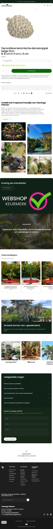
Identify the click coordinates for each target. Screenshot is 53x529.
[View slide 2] (26, 239)
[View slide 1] (25, 239)
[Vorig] (1, 1)
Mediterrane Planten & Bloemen (34, 476)
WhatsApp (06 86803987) (12, 512)
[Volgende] (51, 1)
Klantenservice (12, 469)
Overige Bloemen (36, 480)
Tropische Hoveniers (22, 473)
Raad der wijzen (24, 481)
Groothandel (23, 479)
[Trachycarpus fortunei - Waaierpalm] (30, 273)
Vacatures (22, 482)
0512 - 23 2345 (7, 511)
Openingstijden (12, 473)
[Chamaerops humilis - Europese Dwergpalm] (10, 273)
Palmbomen (34, 472)
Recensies (11, 471)
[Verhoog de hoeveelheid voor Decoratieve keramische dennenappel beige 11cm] (8, 71)
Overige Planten (35, 479)
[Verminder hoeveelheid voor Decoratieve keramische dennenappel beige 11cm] (2, 71)
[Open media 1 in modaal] (36, 10)
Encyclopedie (35, 470)
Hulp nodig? (49, 93)
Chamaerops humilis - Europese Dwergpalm (11, 287)
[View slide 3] (28, 239)
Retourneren (12, 477)
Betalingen (11, 475)
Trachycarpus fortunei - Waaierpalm (30, 287)
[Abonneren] (28, 500)
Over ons (11, 481)
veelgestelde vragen (19, 413)
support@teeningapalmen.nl (13, 514)
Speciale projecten (22, 470)
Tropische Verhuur (22, 476)
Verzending (11, 479)
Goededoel (22, 484)
